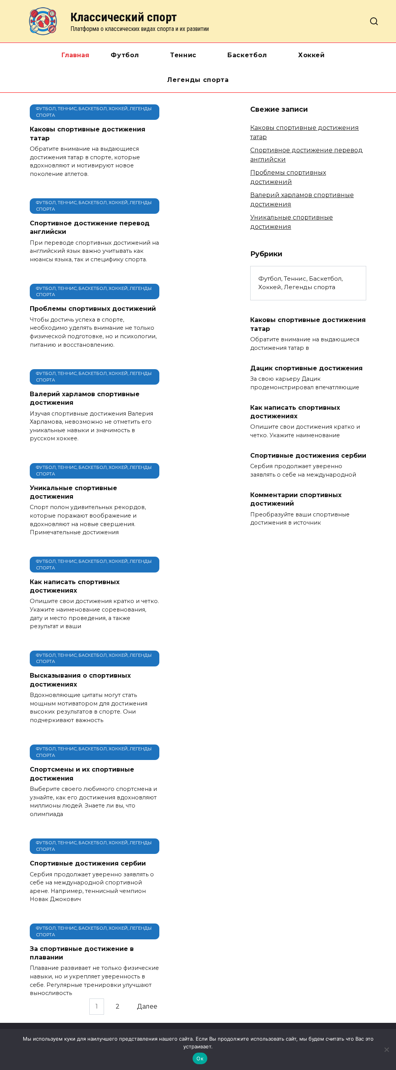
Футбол (125, 55)
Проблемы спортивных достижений (93, 308)
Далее (147, 1006)
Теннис (183, 55)
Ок (199, 1058)
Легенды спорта (198, 79)
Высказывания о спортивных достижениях (80, 680)
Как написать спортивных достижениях (74, 586)
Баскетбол (247, 55)
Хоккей (311, 55)
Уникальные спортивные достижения (73, 492)
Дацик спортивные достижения (306, 367)
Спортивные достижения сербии (88, 863)
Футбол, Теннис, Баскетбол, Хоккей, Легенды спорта (300, 283)
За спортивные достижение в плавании (82, 953)
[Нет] (386, 1049)
